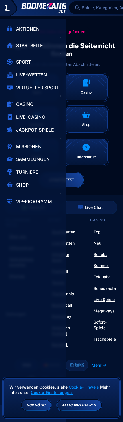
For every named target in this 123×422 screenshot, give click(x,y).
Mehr (96, 365)
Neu (97, 243)
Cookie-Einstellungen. (52, 392)
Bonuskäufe (105, 288)
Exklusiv (102, 276)
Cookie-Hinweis (84, 387)
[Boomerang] (44, 8)
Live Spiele (104, 299)
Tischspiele (105, 339)
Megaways (104, 310)
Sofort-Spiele (100, 325)
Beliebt (100, 254)
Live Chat (94, 207)
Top (97, 231)
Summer (101, 265)
